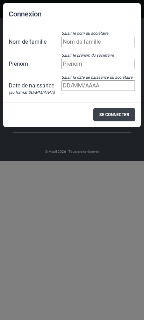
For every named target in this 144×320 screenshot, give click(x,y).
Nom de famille (27, 41)
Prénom (18, 64)
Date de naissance (32, 86)
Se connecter (114, 114)
